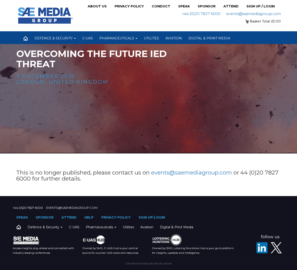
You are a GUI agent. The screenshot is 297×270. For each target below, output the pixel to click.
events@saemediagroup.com (253, 14)
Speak (184, 6)
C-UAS (87, 38)
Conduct (161, 6)
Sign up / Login (260, 6)
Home (25, 38)
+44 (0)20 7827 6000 (201, 14)
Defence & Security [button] (54, 38)
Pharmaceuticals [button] (117, 38)
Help (89, 217)
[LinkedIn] (262, 247)
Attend (231, 6)
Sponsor (207, 6)
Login (159, 217)
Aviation (173, 38)
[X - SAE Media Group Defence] (276, 247)
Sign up (146, 217)
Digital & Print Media (209, 38)
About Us (97, 6)
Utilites (151, 38)
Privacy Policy (129, 6)
